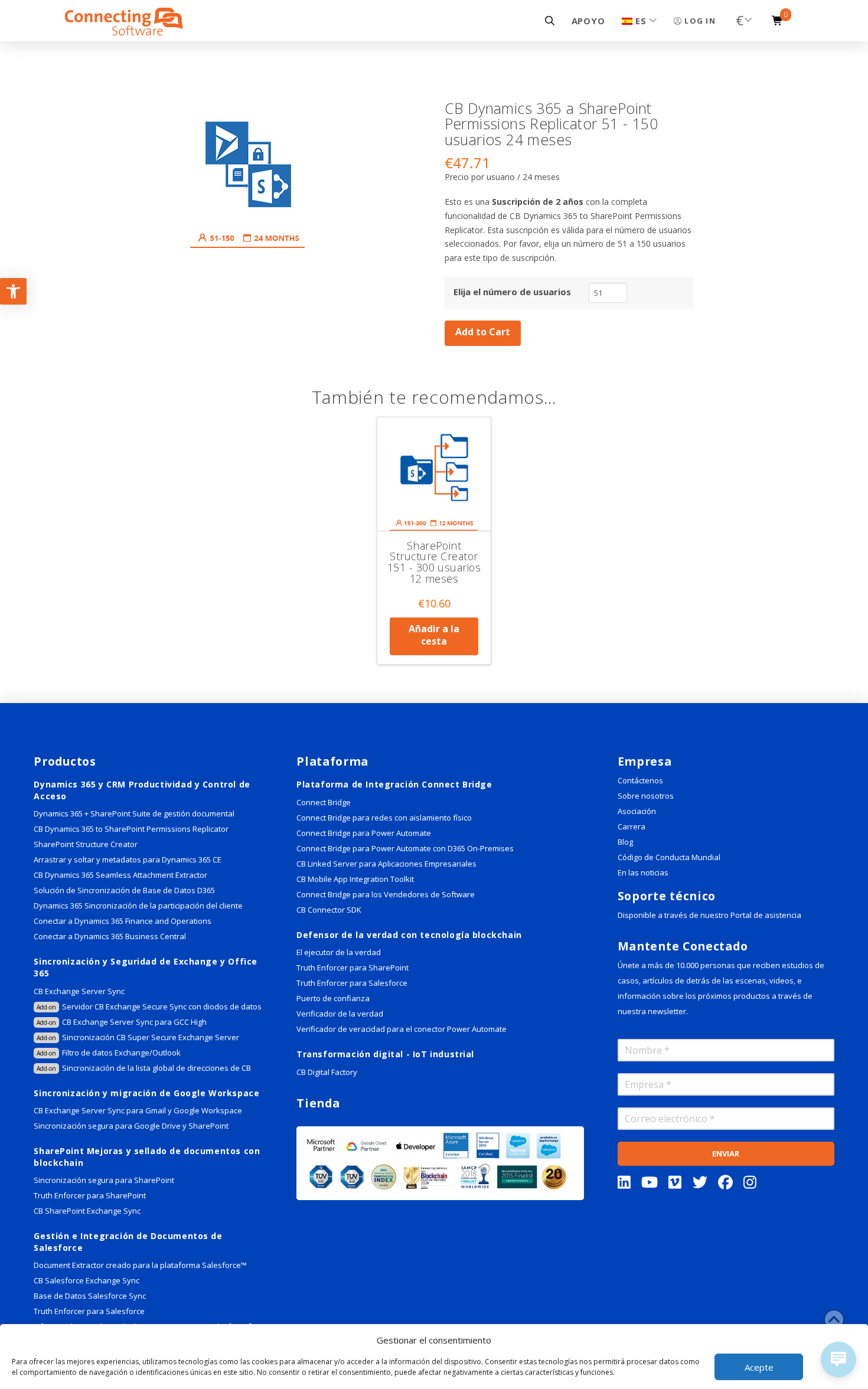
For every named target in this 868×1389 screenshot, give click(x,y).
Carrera (631, 826)
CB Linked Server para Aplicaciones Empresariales (386, 863)
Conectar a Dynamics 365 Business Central (111, 936)
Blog (625, 841)
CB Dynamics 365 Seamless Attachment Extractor (120, 875)
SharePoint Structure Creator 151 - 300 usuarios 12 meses (434, 562)
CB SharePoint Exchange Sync (87, 1210)
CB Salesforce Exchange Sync (86, 1280)
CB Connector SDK (328, 909)
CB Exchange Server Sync (79, 991)
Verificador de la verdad (339, 1013)
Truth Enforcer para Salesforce (89, 1311)
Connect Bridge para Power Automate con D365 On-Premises (405, 848)
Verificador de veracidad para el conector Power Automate (401, 1029)
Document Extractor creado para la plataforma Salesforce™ (140, 1265)
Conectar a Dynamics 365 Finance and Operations (122, 921)
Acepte (759, 1367)
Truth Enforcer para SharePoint (90, 1195)
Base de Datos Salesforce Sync (90, 1295)
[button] (550, 20)
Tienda (318, 1103)
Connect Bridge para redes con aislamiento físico (384, 817)
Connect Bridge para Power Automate (363, 833)
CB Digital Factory (326, 1072)
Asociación (637, 811)
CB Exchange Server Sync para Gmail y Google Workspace (138, 1110)
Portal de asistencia (765, 915)
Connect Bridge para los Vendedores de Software (385, 894)
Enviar (725, 1153)
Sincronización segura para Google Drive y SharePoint (131, 1125)
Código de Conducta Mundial (669, 857)
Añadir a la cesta (434, 635)
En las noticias (643, 872)
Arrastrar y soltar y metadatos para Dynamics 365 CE (127, 859)
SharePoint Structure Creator (86, 844)
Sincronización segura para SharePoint (104, 1180)
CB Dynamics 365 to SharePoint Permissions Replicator (131, 828)
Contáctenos (640, 780)
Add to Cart (482, 331)
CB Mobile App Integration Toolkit (355, 879)
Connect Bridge (323, 802)
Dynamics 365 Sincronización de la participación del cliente (138, 905)
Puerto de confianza (333, 998)
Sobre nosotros (646, 795)
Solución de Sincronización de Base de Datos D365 (124, 890)
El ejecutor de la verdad (338, 952)
